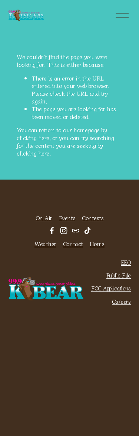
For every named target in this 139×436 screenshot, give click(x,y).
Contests (92, 218)
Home (97, 244)
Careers (121, 301)
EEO (126, 262)
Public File (118, 275)
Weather (45, 244)
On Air (44, 218)
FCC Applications (110, 288)
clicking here (33, 137)
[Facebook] (52, 230)
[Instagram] (63, 230)
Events (67, 218)
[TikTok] (87, 230)
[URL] (75, 230)
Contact (73, 244)
